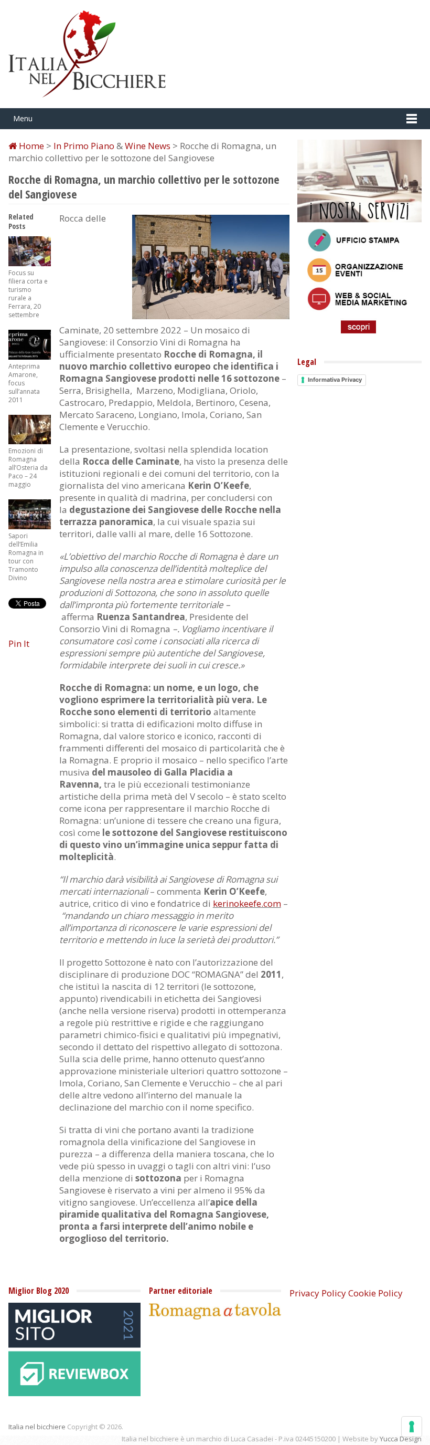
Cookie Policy (375, 1293)
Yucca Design (401, 1438)
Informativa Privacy (335, 379)
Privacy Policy (317, 1293)
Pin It (18, 643)
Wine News (147, 146)
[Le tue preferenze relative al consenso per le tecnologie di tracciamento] (412, 1427)
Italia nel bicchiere (37, 1426)
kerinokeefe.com (247, 903)
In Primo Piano (83, 146)
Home (30, 146)
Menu (23, 118)
